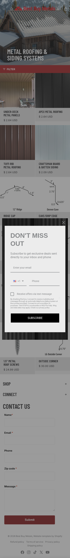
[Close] (63, 222)
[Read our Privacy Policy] (59, 300)
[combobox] (18, 281)
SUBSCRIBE (35, 318)
